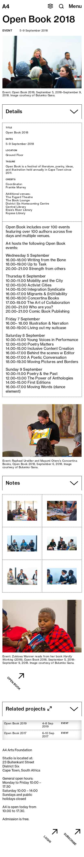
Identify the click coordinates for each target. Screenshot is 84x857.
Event (7, 30)
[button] (50, 6)
